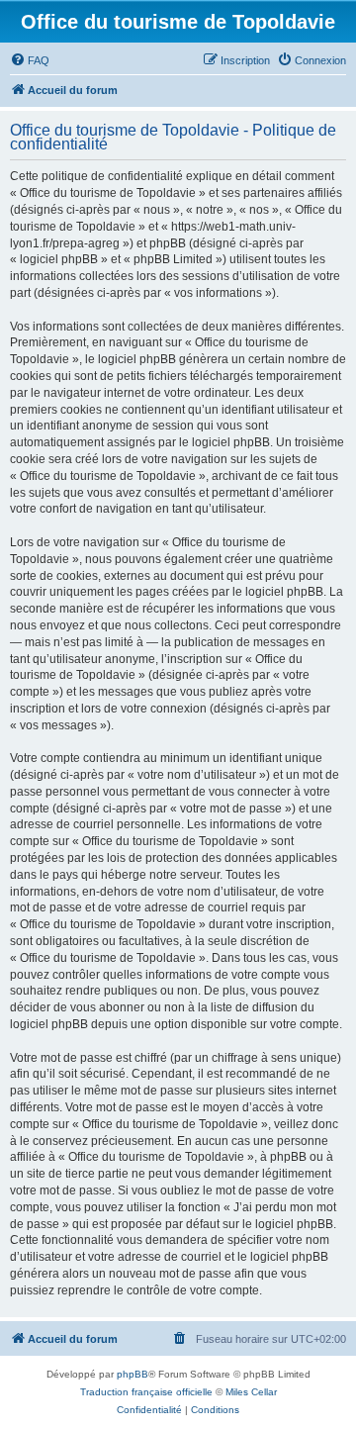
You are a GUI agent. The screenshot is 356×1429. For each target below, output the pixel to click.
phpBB (132, 1374)
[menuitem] (29, 60)
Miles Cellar (251, 1391)
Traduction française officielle (146, 1391)
